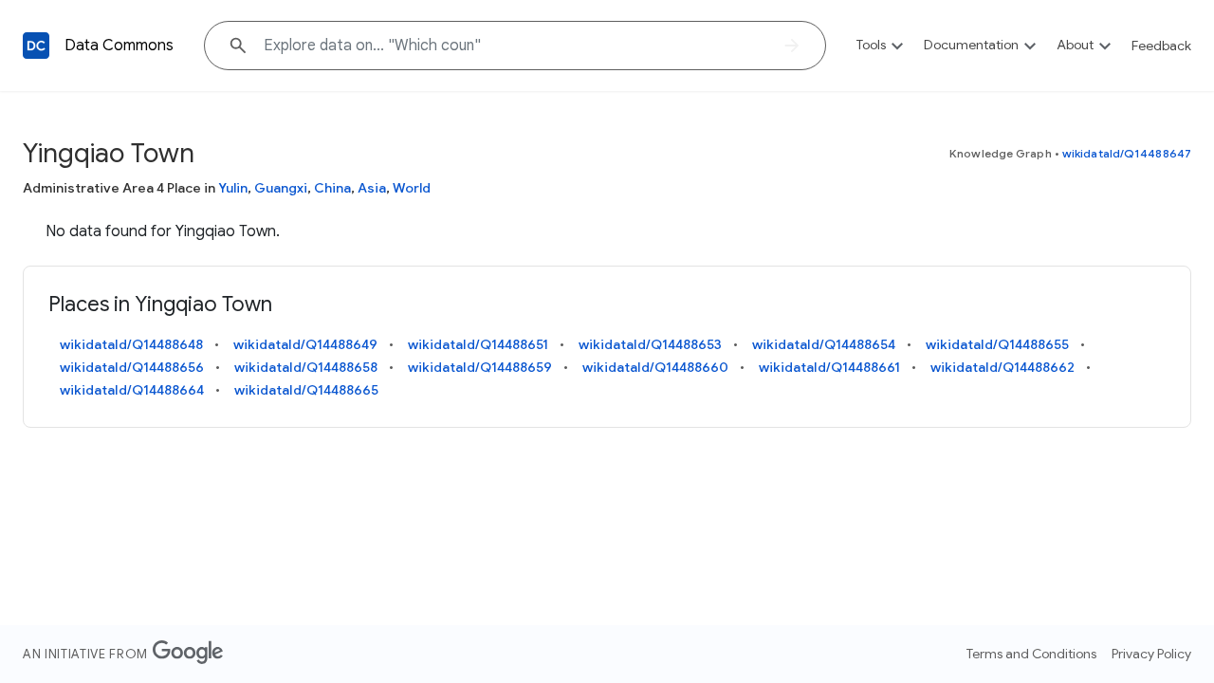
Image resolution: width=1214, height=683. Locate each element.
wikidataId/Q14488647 (1126, 153)
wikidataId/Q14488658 (305, 367)
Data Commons (119, 45)
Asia (372, 187)
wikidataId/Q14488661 (829, 367)
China (332, 187)
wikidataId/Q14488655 (997, 344)
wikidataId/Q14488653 (650, 344)
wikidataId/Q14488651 (478, 344)
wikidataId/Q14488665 (306, 389)
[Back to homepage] (36, 45)
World (412, 187)
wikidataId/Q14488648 (131, 344)
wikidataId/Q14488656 (132, 367)
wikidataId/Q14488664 (132, 389)
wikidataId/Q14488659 (480, 367)
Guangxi (280, 187)
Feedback (1161, 45)
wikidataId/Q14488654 (823, 344)
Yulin (233, 187)
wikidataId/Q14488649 (305, 344)
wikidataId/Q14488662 (1002, 367)
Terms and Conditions (1031, 653)
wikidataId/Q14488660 (655, 367)
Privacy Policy (1151, 653)
